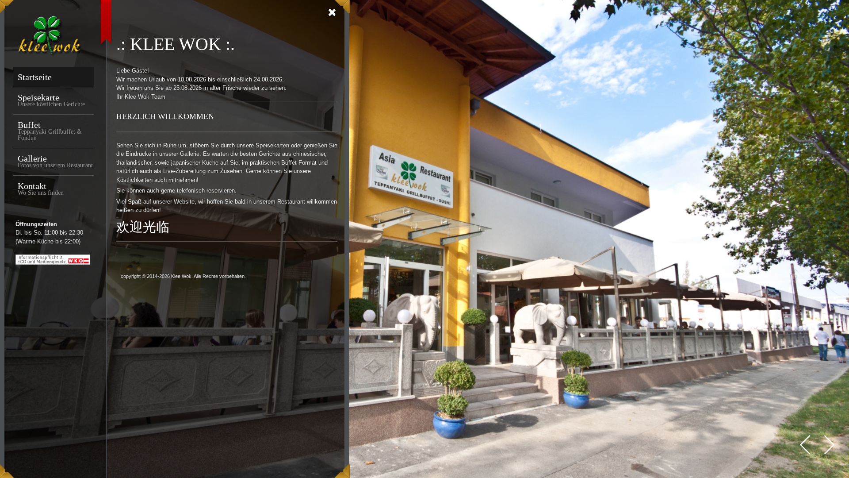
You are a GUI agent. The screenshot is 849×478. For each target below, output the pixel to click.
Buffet (50, 130)
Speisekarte (51, 100)
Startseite (35, 77)
